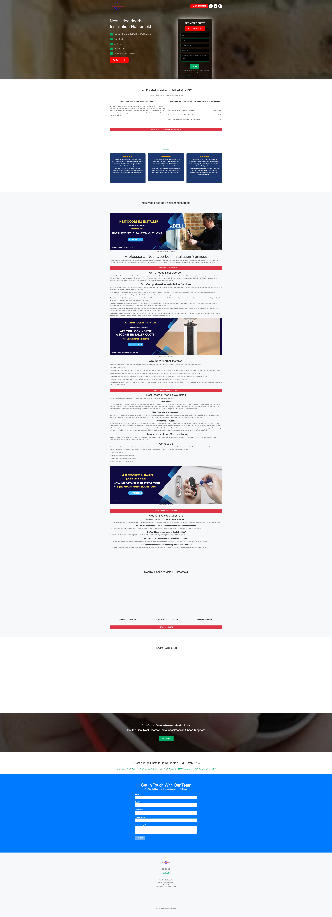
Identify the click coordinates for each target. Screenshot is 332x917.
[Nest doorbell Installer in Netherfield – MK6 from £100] (166, 862)
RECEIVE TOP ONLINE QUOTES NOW (166, 268)
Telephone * (139, 809)
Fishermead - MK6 (123, 768)
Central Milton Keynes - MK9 (156, 768)
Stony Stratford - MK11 (207, 768)
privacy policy (188, 75)
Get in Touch (120, 60)
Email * (137, 802)
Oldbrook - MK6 (137, 768)
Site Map (166, 873)
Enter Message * (140, 825)
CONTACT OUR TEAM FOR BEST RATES (166, 390)
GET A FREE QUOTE (166, 627)
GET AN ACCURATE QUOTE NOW (166, 511)
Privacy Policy (166, 872)
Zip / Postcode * (140, 817)
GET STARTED (166, 738)
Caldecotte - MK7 (175, 768)
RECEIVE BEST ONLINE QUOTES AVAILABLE (166, 129)
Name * (137, 794)
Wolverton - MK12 (190, 768)
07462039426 (200, 6)
